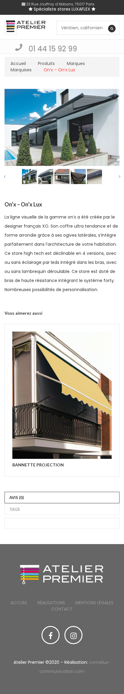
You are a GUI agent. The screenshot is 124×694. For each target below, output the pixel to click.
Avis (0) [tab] (16, 497)
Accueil (18, 63)
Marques (76, 63)
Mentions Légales (94, 603)
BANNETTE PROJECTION (38, 464)
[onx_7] (94, 176)
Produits (46, 63)
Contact (62, 609)
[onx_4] (78, 176)
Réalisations (51, 603)
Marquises (21, 70)
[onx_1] (29, 176)
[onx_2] (45, 176)
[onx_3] (62, 176)
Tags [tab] (14, 509)
